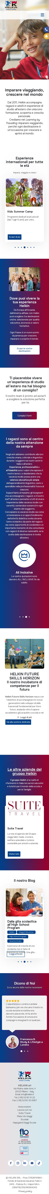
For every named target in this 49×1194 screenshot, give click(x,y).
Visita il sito (14, 854)
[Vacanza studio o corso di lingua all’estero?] (24, 902)
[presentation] (5, 44)
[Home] (11, 5)
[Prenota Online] (46, 36)
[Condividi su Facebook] (46, 29)
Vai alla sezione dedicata (18, 722)
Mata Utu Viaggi (24, 1116)
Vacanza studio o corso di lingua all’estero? (20, 924)
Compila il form (25, 415)
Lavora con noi (24, 1110)
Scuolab (24, 1119)
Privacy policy (25, 1191)
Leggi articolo (15, 954)
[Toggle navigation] (42, 15)
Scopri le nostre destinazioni (24, 349)
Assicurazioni (24, 1106)
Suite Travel (24, 1113)
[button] (15, 248)
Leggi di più (26, 717)
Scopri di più (14, 237)
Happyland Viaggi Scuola (24, 1122)
